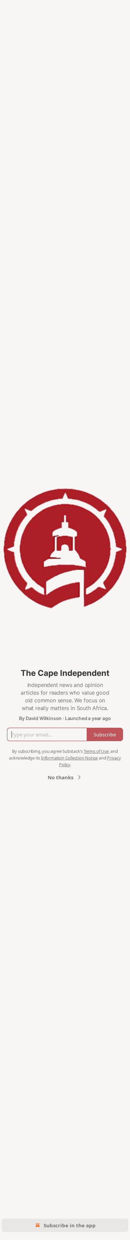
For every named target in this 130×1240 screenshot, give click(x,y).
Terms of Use (96, 751)
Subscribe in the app (70, 1225)
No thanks (60, 777)
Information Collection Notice (69, 758)
